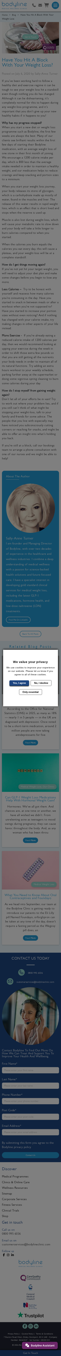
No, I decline (41, 683)
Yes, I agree (19, 683)
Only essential (30, 691)
